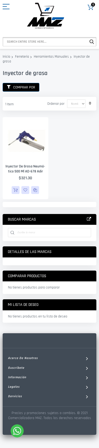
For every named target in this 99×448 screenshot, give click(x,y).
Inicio (6, 56)
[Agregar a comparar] (35, 190)
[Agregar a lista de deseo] (25, 190)
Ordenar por (55, 104)
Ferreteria (22, 56)
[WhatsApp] (17, 430)
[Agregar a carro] (16, 190)
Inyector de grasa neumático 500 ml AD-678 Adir (25, 169)
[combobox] (49, 41)
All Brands (89, 219)
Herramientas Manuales (51, 56)
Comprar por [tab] (24, 87)
